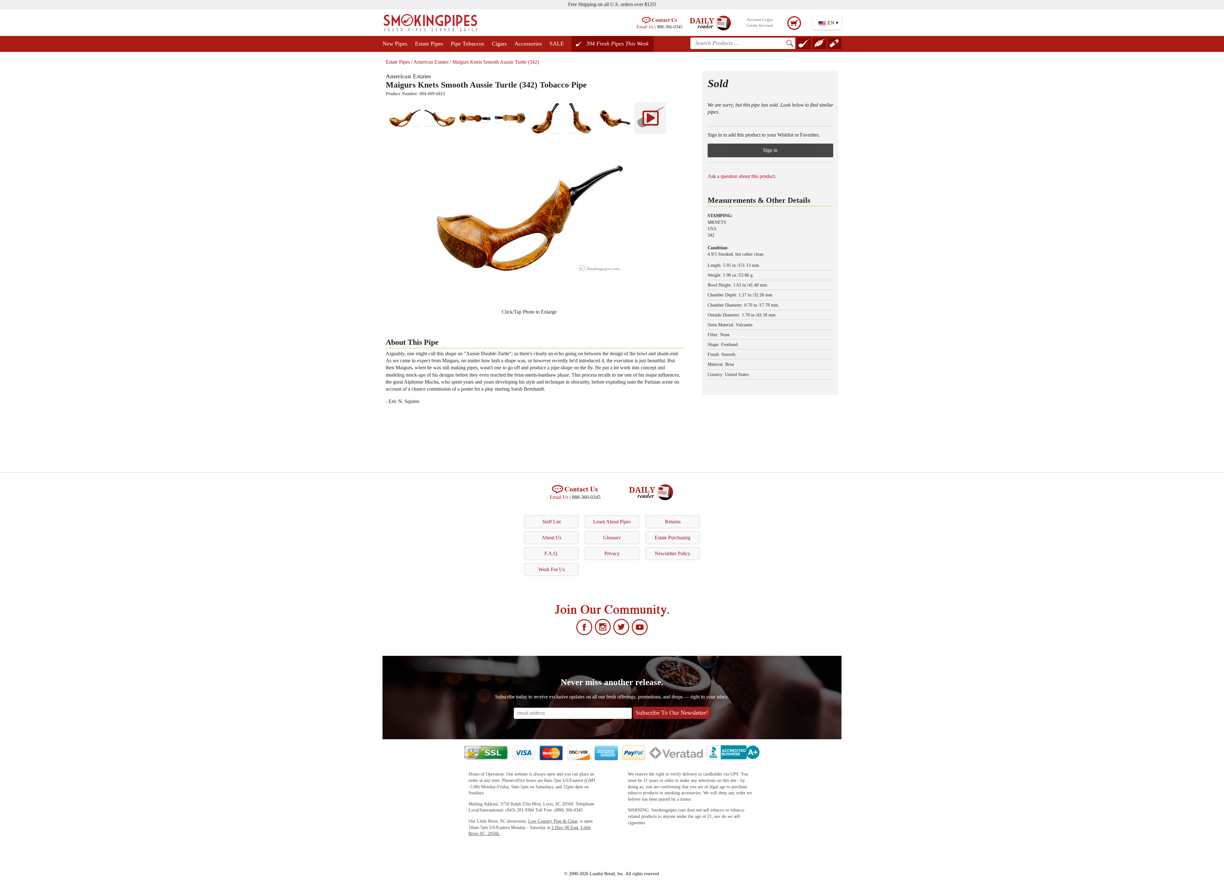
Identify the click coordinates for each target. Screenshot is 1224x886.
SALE (557, 43)
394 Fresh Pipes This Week (617, 43)
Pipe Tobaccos (467, 43)
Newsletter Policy (672, 553)
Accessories (528, 43)
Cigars (499, 43)
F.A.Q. (551, 553)
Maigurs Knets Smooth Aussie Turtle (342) (495, 62)
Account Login (760, 20)
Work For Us (551, 569)
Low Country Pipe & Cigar (552, 821)
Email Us (645, 26)
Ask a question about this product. (742, 176)
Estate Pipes (429, 43)
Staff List (551, 521)
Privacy (612, 553)
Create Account (760, 25)
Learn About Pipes (612, 521)
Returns (673, 521)
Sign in (770, 150)
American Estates (430, 62)
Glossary (612, 537)
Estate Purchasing (672, 537)
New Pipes (394, 43)
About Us (551, 537)
